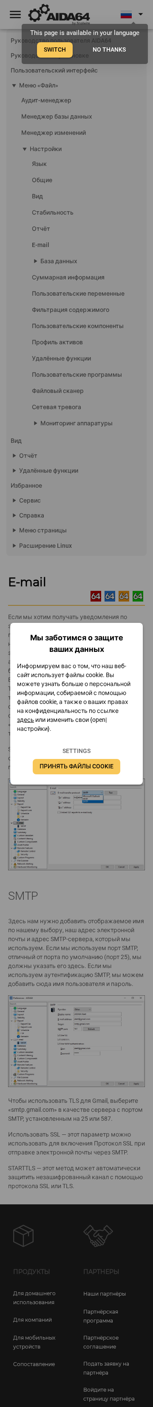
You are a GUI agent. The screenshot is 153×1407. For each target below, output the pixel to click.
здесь (25, 719)
